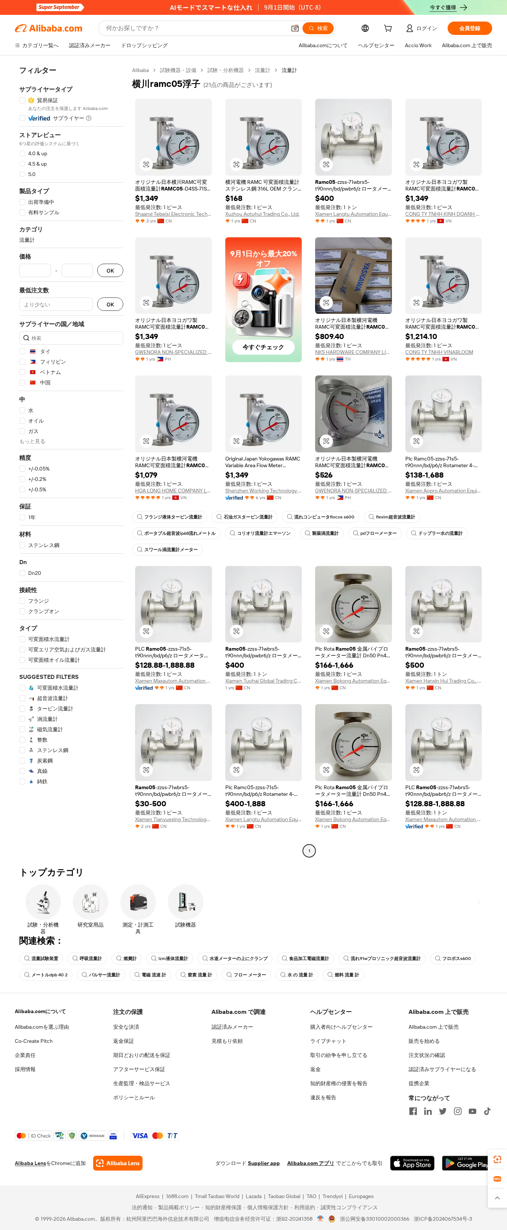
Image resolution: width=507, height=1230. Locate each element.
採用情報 (25, 1069)
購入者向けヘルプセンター (341, 1027)
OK (110, 270)
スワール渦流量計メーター (171, 549)
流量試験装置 (45, 958)
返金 (315, 1069)
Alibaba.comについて (40, 1011)
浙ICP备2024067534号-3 (443, 1219)
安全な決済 (126, 1027)
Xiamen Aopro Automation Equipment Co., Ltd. (443, 491)
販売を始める (424, 1041)
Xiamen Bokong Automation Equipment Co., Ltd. (353, 681)
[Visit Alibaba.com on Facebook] (413, 1111)
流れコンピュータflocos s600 (324, 517)
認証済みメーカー (232, 1027)
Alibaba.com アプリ (310, 1163)
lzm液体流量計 (173, 958)
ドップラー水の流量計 (440, 533)
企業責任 (25, 1055)
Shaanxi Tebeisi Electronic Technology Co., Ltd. (173, 214)
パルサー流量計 (104, 974)
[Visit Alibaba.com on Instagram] (457, 1111)
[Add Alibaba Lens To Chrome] (118, 1163)
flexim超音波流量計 (395, 517)
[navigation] (71, 461)
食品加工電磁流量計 (309, 958)
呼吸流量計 (91, 958)
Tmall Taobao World (217, 1196)
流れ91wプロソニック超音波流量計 (386, 958)
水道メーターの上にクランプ (239, 958)
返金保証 (123, 1041)
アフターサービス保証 (139, 1069)
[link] (497, 1159)
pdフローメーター (378, 533)
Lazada (254, 1196)
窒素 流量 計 (200, 974)
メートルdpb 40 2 (50, 974)
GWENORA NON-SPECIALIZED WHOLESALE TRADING (173, 352)
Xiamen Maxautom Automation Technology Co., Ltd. (173, 681)
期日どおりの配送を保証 (141, 1055)
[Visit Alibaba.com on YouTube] (472, 1111)
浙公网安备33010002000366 (374, 1219)
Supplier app (264, 1163)
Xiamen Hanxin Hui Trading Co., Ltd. (443, 681)
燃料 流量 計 (347, 974)
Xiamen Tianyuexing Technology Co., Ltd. (173, 819)
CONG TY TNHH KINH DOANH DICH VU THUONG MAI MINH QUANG (443, 214)
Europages (361, 1196)
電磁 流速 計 (154, 974)
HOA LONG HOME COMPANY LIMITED (173, 491)
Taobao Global (284, 1196)
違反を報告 (323, 1097)
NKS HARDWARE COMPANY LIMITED (353, 352)
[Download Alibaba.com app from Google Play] (467, 1163)
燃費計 (130, 958)
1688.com (177, 1196)
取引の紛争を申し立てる (338, 1055)
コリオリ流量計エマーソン (264, 533)
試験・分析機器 (225, 70)
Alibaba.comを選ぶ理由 (42, 1027)
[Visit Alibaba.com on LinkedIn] (427, 1111)
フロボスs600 (456, 958)
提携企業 (419, 1083)
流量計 (263, 70)
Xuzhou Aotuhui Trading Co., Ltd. (262, 214)
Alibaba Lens (30, 1163)
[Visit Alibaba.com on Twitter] (442, 1111)
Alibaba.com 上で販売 (434, 1027)
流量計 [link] (289, 70)
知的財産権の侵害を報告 (338, 1083)
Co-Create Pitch (34, 1041)
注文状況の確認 (427, 1055)
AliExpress (148, 1196)
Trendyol (333, 1196)
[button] (295, 28)
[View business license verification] (320, 1219)
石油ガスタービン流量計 (248, 517)
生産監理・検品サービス (141, 1083)
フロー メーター (250, 974)
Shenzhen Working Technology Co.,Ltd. (263, 491)
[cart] (389, 29)
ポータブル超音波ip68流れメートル (180, 533)
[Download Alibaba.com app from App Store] (412, 1163)
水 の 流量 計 (300, 974)
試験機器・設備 (178, 70)
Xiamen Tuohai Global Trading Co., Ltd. (263, 681)
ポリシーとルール (134, 1097)
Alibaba (140, 70)
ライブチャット (328, 1041)
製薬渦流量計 (325, 533)
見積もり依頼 (227, 1041)
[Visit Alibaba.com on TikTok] (487, 1111)
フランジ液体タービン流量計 (173, 517)
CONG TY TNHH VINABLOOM (439, 352)
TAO (311, 1196)
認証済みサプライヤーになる (442, 1069)
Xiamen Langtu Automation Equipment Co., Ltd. (353, 214)
